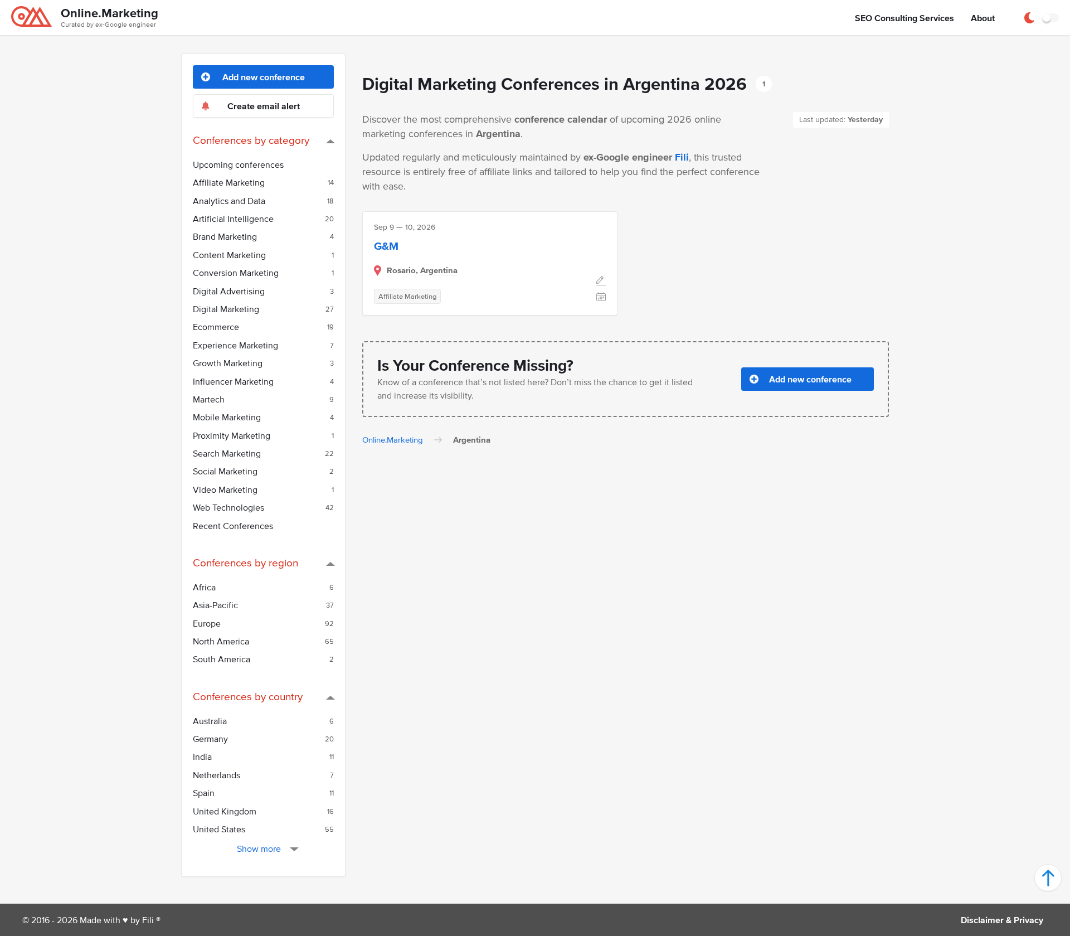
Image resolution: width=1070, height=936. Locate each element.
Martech (263, 399)
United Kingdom (263, 811)
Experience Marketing (263, 345)
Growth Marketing (263, 363)
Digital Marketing (263, 309)
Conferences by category (251, 140)
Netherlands (263, 775)
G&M (386, 246)
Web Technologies (263, 507)
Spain (263, 793)
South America (263, 659)
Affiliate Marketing (263, 182)
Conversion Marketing (263, 273)
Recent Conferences (233, 526)
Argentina (439, 270)
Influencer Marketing (263, 381)
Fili (682, 157)
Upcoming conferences (238, 164)
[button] (1048, 877)
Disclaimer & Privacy (1002, 920)
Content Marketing (263, 255)
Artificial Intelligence (263, 219)
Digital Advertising (263, 291)
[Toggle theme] (1050, 17)
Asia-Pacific (263, 605)
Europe (263, 623)
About (983, 18)
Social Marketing (263, 471)
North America (263, 641)
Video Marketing (263, 489)
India (263, 756)
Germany (263, 739)
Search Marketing (263, 453)
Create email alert (263, 106)
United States (263, 829)
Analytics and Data (263, 201)
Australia (263, 721)
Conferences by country (248, 696)
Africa (263, 587)
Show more (259, 848)
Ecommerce (263, 327)
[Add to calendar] (601, 298)
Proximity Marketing (263, 435)
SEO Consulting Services (904, 18)
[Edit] (601, 282)
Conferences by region (245, 563)
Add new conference (263, 77)
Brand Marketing (263, 236)
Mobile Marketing (263, 417)
